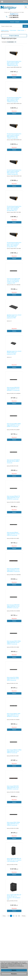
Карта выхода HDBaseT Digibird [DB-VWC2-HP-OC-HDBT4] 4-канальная (13, 534)
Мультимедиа (13, 30)
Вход (26, 1)
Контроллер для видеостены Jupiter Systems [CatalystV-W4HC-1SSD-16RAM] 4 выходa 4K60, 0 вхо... (14, 244)
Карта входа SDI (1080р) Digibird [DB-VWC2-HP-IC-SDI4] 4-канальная (13, 679)
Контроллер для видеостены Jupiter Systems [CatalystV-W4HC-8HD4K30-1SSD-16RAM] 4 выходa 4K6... (14, 136)
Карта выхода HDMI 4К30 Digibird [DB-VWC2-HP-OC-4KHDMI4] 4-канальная (13, 606)
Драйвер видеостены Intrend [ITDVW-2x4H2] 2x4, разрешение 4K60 (14, 352)
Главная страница (4, 30)
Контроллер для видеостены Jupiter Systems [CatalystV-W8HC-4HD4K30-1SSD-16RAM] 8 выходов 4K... (14, 99)
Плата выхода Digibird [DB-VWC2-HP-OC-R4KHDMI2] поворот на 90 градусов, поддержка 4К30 (13, 281)
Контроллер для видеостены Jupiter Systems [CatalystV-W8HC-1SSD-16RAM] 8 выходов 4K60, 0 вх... (14, 208)
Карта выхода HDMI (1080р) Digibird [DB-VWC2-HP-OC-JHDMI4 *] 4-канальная (14, 425)
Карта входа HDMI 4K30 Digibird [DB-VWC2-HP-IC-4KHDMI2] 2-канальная (13, 787)
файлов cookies (4, 967)
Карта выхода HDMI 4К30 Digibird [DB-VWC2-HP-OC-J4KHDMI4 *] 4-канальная (13, 389)
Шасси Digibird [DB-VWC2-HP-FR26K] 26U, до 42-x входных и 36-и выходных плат (14, 860)
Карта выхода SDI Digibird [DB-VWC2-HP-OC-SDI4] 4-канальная (13, 461)
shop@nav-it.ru (14, 14)
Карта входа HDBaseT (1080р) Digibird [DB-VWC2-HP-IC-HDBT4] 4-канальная (14, 751)
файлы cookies (14, 962)
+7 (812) (13, 15)
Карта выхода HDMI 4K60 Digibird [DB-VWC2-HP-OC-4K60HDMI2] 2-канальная (13, 570)
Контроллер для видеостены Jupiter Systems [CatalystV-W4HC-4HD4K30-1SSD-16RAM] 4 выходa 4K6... (14, 172)
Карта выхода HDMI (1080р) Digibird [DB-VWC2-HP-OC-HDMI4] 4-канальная (14, 642)
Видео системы (21, 30)
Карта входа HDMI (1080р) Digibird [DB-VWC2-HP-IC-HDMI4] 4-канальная (13, 824)
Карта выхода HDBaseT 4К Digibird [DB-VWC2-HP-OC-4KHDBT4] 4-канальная (13, 497)
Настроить (14, 973)
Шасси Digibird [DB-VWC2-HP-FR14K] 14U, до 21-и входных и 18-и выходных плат (14, 897)
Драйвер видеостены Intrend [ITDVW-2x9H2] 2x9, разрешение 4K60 (14, 316)
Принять (14, 970)
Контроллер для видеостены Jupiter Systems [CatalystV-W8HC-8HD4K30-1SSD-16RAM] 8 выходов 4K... (14, 63)
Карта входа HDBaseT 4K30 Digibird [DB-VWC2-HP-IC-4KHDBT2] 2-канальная (13, 715)
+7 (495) (13, 17)
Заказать (14, 77)
